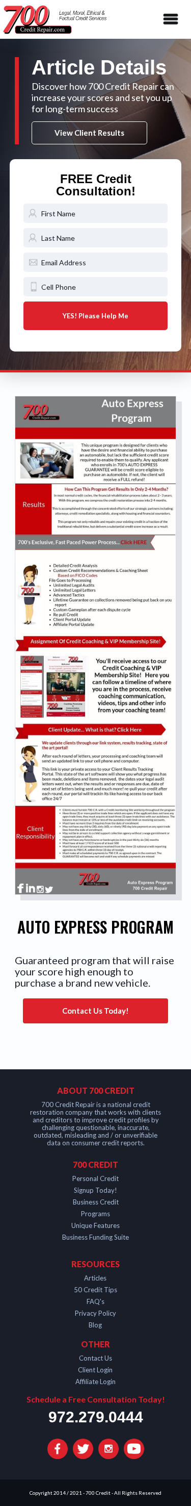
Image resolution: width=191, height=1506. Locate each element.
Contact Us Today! (95, 1010)
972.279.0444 (95, 1417)
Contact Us (95, 1358)
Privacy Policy (95, 1313)
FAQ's (95, 1301)
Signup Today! (95, 1190)
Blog (95, 1324)
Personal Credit (95, 1178)
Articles (95, 1278)
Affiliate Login (95, 1381)
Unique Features (95, 1225)
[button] (168, 19)
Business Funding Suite (95, 1237)
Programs (95, 1213)
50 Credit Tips (95, 1289)
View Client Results (89, 132)
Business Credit (96, 1202)
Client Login (95, 1369)
